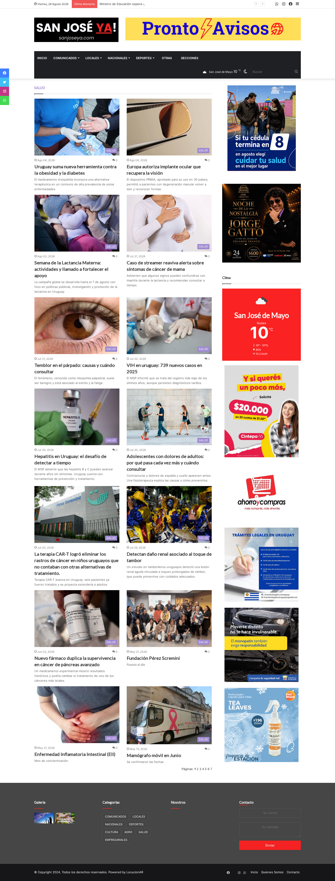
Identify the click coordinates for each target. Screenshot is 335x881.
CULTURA (111, 832)
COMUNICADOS (65, 58)
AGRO (128, 832)
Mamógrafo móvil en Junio (154, 755)
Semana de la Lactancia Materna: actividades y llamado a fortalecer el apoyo (71, 269)
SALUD (143, 832)
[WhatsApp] (4, 100)
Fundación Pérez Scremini (153, 658)
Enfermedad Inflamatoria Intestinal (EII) (74, 754)
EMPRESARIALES (116, 840)
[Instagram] (4, 91)
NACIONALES (117, 58)
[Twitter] (4, 82)
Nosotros (178, 802)
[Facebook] (4, 73)
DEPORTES (144, 58)
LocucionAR (134, 872)
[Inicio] (76, 30)
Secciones (189, 58)
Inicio (42, 58)
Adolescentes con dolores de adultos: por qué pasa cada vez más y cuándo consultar (165, 462)
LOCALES (92, 58)
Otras (167, 58)
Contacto (246, 802)
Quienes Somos (272, 872)
